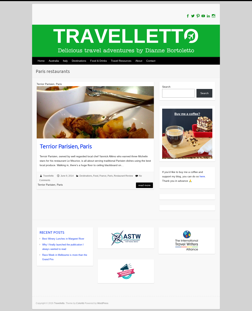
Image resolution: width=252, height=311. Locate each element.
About (138, 60)
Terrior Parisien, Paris (66, 146)
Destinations (79, 60)
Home (41, 60)
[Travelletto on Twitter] (192, 16)
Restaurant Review (123, 176)
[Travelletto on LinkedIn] (208, 16)
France (102, 176)
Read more (144, 185)
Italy (65, 60)
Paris (110, 176)
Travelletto (48, 176)
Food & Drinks (98, 60)
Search (166, 86)
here (202, 176)
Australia (54, 60)
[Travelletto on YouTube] (203, 16)
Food (95, 176)
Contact (150, 60)
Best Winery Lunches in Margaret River (63, 238)
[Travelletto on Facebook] (187, 16)
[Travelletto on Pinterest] (198, 16)
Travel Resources (121, 60)
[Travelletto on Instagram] (213, 16)
